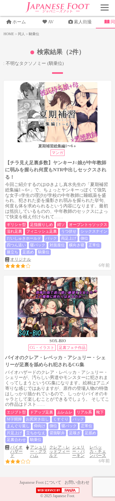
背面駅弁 (57, 433)
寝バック (37, 245)
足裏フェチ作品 (72, 347)
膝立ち (12, 252)
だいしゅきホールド (24, 238)
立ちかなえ (35, 433)
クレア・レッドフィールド (59, 451)
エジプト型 (16, 412)
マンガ (57, 152)
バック (51, 238)
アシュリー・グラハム (38, 451)
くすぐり (60, 419)
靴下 (100, 412)
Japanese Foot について (40, 482)
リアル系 (84, 412)
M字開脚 (14, 419)
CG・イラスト (42, 347)
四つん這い (16, 245)
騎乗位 (44, 252)
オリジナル (20, 259)
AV (51, 21)
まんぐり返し (18, 426)
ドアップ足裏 (41, 412)
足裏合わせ (16, 440)
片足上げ (14, 433)
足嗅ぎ (74, 433)
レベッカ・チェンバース (97, 451)
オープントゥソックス (88, 225)
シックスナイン (93, 231)
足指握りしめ (41, 225)
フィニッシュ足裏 (41, 231)
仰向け (39, 426)
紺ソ (61, 225)
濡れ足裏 (14, 231)
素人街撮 (83, 21)
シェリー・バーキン (78, 451)
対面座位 (57, 245)
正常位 (94, 245)
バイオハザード (16, 451)
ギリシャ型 (16, 225)
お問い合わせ (77, 482)
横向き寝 (76, 245)
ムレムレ (65, 412)
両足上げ (68, 238)
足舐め (28, 252)
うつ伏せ (68, 231)
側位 (84, 238)
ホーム (19, 21)
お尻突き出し (37, 419)
